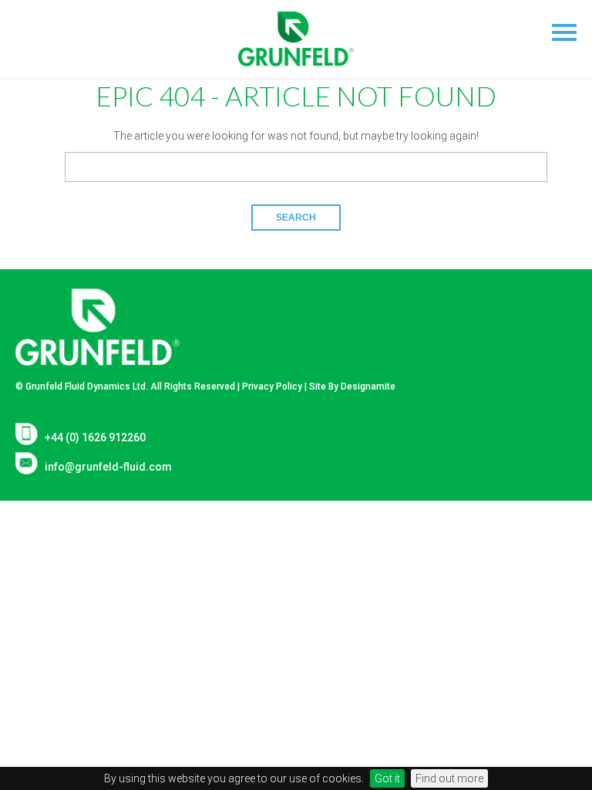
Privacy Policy (272, 386)
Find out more (449, 778)
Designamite (368, 386)
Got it (387, 778)
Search (296, 217)
